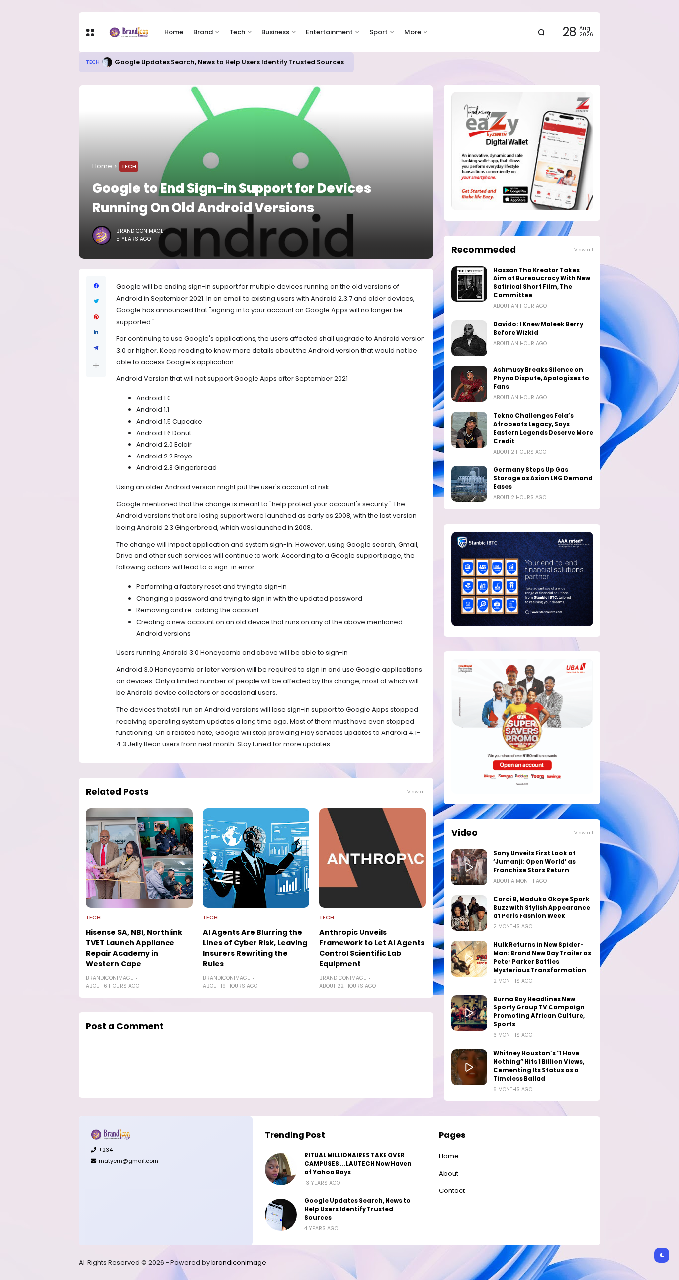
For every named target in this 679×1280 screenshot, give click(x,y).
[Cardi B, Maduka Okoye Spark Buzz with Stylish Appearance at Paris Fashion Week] (469, 913)
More (412, 32)
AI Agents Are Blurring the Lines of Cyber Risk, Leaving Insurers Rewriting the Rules (255, 948)
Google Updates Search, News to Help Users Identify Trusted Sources (229, 62)
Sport (378, 32)
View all (416, 791)
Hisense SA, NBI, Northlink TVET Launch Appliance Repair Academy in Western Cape (134, 948)
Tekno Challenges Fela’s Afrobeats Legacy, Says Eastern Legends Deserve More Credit (543, 428)
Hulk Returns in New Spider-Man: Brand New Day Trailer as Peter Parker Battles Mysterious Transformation (542, 957)
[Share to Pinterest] (96, 317)
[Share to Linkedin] (96, 332)
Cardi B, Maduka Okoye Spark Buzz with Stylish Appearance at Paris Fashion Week (541, 907)
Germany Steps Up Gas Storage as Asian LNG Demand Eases (543, 478)
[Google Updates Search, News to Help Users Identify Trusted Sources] (107, 62)
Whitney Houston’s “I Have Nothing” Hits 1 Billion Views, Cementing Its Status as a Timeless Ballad (538, 1066)
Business (275, 32)
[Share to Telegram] (96, 348)
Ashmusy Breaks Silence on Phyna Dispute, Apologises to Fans (541, 378)
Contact (452, 1190)
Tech (237, 32)
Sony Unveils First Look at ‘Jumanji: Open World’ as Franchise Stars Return (534, 861)
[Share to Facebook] (96, 286)
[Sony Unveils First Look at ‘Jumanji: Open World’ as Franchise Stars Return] (469, 867)
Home (173, 32)
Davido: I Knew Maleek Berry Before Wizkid (538, 328)
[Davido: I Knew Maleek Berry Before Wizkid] (469, 338)
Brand (203, 32)
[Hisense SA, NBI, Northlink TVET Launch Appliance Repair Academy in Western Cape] (139, 858)
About (448, 1173)
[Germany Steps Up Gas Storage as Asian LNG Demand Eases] (469, 484)
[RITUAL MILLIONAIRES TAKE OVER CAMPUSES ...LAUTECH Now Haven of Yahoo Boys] (281, 1169)
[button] (96, 365)
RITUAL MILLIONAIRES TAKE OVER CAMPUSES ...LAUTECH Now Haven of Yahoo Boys (358, 1163)
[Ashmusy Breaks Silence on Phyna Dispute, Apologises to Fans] (469, 384)
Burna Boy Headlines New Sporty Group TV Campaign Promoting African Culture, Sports (539, 1011)
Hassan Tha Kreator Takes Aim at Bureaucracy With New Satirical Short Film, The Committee (541, 282)
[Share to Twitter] (96, 301)
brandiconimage (238, 1262)
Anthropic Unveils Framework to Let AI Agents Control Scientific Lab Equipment (371, 948)
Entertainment (329, 32)
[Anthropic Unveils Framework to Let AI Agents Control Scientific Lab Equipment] (372, 858)
